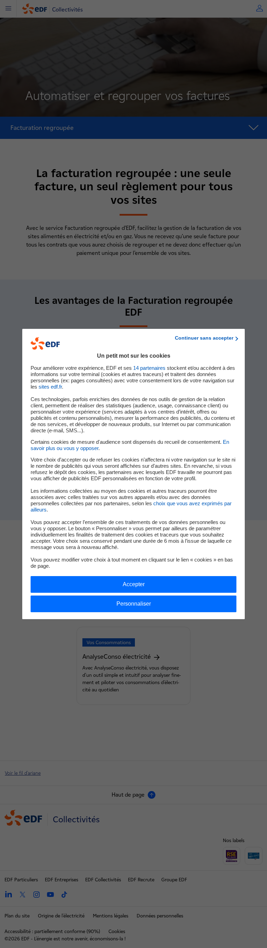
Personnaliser (133, 604)
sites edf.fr (50, 387)
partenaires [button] (149, 368)
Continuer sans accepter (204, 338)
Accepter (134, 584)
